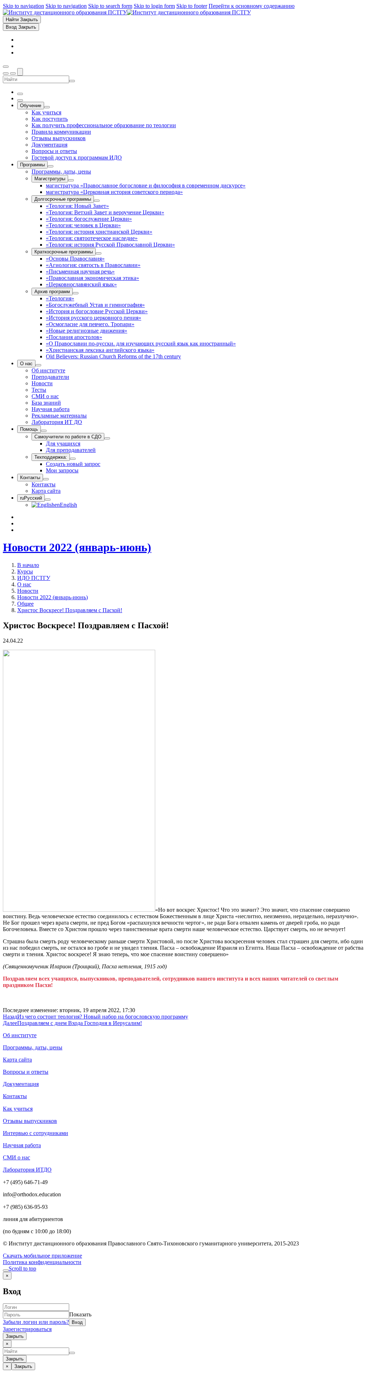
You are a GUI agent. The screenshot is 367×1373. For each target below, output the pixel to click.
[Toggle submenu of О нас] (38, 365)
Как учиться (18, 1109)
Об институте (20, 1035)
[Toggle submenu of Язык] (48, 500)
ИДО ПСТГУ (33, 578)
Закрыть (15, 1336)
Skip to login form (154, 6)
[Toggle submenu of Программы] (50, 166)
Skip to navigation (23, 6)
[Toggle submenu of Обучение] (47, 107)
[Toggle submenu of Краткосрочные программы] (98, 253)
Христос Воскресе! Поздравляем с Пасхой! (69, 610)
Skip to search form (110, 6)
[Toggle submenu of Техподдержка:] (73, 459)
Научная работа (22, 1145)
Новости (27, 591)
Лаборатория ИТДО (27, 1170)
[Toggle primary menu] (6, 67)
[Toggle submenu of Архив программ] (75, 293)
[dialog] (183, 1306)
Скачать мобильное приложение (42, 1256)
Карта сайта (17, 1060)
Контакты (15, 1096)
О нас (24, 584)
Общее (25, 604)
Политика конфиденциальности (42, 1262)
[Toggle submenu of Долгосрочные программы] (97, 201)
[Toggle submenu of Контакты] (46, 479)
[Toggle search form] (20, 72)
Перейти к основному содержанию (252, 6)
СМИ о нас (16, 1157)
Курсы (25, 571)
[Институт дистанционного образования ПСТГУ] (127, 12)
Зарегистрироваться (27, 1329)
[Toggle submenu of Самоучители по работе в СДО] (107, 438)
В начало (28, 565)
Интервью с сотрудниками (35, 1133)
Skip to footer (191, 6)
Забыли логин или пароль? (36, 1322)
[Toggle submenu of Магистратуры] (71, 180)
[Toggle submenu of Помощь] (44, 431)
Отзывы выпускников (30, 1121)
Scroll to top (22, 1268)
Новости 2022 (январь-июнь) (77, 547)
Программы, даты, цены (32, 1047)
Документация (21, 1084)
